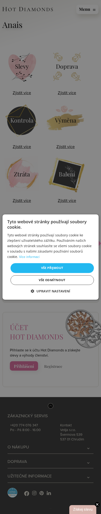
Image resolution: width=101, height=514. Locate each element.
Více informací (29, 257)
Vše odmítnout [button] (52, 280)
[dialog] (51, 257)
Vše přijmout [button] (52, 268)
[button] (50, 291)
